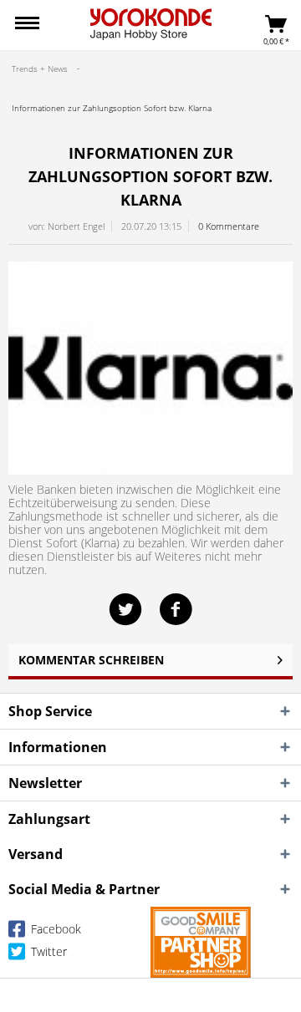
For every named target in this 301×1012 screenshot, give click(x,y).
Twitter (47, 951)
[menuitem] (27, 25)
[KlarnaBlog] (150, 368)
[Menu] (27, 25)
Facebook (54, 929)
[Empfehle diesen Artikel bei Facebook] (175, 609)
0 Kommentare (228, 226)
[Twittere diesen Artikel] (134, 609)
